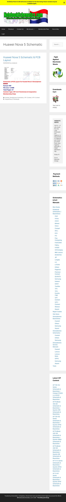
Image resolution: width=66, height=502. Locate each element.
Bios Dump (56, 207)
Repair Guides (57, 311)
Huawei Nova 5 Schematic (12, 99)
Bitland (57, 223)
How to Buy (55, 29)
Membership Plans (43, 29)
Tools (54, 366)
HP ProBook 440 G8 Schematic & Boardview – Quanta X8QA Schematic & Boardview (57, 437)
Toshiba (57, 286)
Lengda (57, 260)
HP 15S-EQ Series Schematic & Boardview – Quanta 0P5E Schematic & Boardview (57, 423)
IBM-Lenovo (59, 252)
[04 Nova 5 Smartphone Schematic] (13, 79)
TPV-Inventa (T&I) (57, 293)
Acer (56, 216)
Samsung (58, 279)
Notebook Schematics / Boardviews (57, 211)
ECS (56, 233)
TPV (56, 289)
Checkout (11, 29)
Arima (57, 218)
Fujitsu (57, 245)
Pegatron (58, 269)
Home (3, 29)
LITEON (57, 264)
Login (3, 34)
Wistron (57, 307)
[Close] (64, 3)
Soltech (57, 281)
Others (57, 267)
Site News (56, 314)
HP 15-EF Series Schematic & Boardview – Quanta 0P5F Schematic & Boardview (57, 480)
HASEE (57, 247)
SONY (57, 284)
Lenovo (57, 351)
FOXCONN (58, 242)
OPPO (57, 358)
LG (56, 262)
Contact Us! (20, 29)
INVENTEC (58, 255)
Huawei (7, 97)
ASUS (57, 221)
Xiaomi (57, 309)
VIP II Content (36, 97)
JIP (56, 257)
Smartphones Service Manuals (57, 345)
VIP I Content (27, 97)
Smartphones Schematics (17, 97)
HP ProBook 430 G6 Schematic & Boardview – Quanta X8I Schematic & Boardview (57, 452)
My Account (30, 29)
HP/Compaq (59, 250)
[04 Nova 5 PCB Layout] (31, 79)
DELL (56, 231)
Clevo (56, 226)
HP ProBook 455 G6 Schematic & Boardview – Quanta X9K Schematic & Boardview (57, 408)
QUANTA (58, 276)
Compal (57, 228)
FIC (56, 235)
